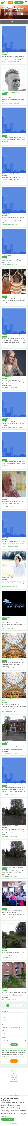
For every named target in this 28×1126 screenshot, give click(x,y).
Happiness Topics (14, 1090)
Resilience (14, 1093)
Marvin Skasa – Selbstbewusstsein (11, 174)
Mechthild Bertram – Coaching (10, 825)
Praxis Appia (5, 742)
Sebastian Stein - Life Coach (9, 577)
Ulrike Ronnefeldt (6, 255)
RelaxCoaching (6, 418)
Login (10, 2)
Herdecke (4, 224)
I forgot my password (14, 1081)
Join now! (14, 1061)
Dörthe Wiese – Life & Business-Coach (12, 784)
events (21, 1056)
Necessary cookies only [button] (21, 1118)
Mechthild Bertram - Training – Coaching (12, 867)
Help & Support (14, 1071)
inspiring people (6, 1058)
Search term (5, 1011)
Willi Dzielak (5, 948)
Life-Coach (4, 54)
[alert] (14, 1111)
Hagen (3, 304)
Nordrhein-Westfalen (14, 61)
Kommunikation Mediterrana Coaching (12, 659)
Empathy (17, 1095)
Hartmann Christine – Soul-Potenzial (11, 498)
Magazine (16, 1073)
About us (11, 1083)
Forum (11, 1073)
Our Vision (16, 1083)
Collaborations (14, 1085)
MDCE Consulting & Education (9, 907)
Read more (5, 1116)
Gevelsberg (4, 546)
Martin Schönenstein (7, 617)
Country (4, 1017)
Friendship (14, 1091)
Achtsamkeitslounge (7, 376)
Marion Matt (5, 537)
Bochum (4, 917)
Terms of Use (14, 1075)
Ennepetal (4, 586)
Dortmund (4, 387)
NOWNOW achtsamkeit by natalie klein (12, 335)
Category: (4, 1037)
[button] (14, 1123)
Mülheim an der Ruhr (7, 427)
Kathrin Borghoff (6, 458)
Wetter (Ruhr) (5, 61)
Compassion (11, 1095)
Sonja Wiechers (6, 213)
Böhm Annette (5, 988)
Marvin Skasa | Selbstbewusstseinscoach (12, 134)
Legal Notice (14, 1077)
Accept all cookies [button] (8, 1119)
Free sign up (19, 2)
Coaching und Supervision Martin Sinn (11, 92)
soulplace (4, 295)
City (3, 1024)
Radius (3, 1031)
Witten (3, 628)
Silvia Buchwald (6, 52)
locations (17, 1058)
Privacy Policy (14, 1079)
